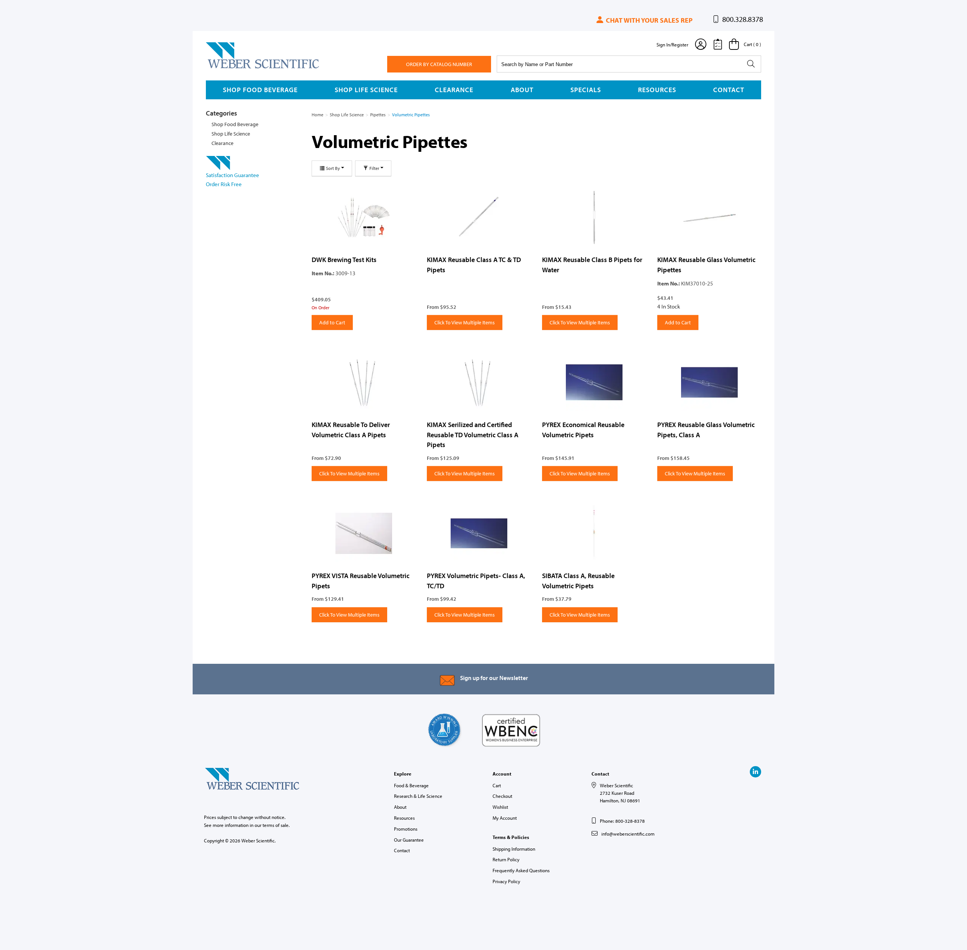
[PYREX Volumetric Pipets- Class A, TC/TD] (479, 533)
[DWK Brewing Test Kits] (364, 217)
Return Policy (506, 859)
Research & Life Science (418, 796)
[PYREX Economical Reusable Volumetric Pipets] (594, 382)
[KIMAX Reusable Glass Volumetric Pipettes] (709, 217)
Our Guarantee (409, 840)
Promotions (405, 829)
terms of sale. (276, 825)
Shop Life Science (366, 89)
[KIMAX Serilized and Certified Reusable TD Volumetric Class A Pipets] (479, 382)
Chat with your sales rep (648, 20)
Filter (374, 168)
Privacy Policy (506, 881)
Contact (728, 89)
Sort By (333, 168)
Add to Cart (332, 322)
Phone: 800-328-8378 (622, 821)
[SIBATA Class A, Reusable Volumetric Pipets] (594, 533)
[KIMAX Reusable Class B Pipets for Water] (594, 217)
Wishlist (500, 807)
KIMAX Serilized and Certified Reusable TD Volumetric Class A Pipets (472, 434)
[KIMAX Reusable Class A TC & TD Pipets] (479, 217)
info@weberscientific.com (628, 834)
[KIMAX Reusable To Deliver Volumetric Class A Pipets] (364, 382)
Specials (585, 89)
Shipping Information (514, 849)
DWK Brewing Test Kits (344, 259)
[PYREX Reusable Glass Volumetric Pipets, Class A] (709, 382)
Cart (497, 785)
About (522, 89)
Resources (657, 89)
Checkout (502, 796)
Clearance (454, 89)
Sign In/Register (672, 45)
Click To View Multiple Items (464, 322)
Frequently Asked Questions (521, 870)
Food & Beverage (411, 785)
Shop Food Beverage (260, 89)
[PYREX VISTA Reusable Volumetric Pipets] (364, 533)
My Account (505, 818)
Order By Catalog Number (439, 64)
